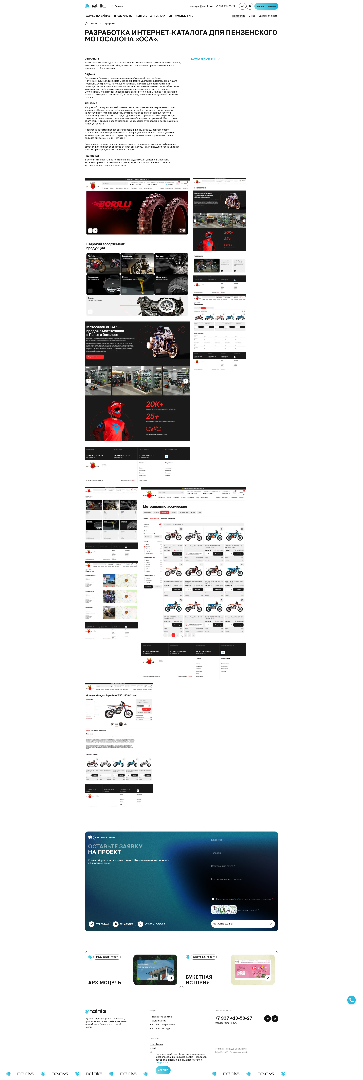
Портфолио (109, 23)
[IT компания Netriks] (95, 6)
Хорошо (163, 1070)
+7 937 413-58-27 (225, 6)
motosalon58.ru (203, 59)
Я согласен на (243, 899)
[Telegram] (242, 6)
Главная (93, 23)
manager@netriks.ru (201, 6)
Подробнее (162, 1062)
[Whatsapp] (249, 6)
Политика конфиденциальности (231, 1049)
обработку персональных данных (251, 899)
